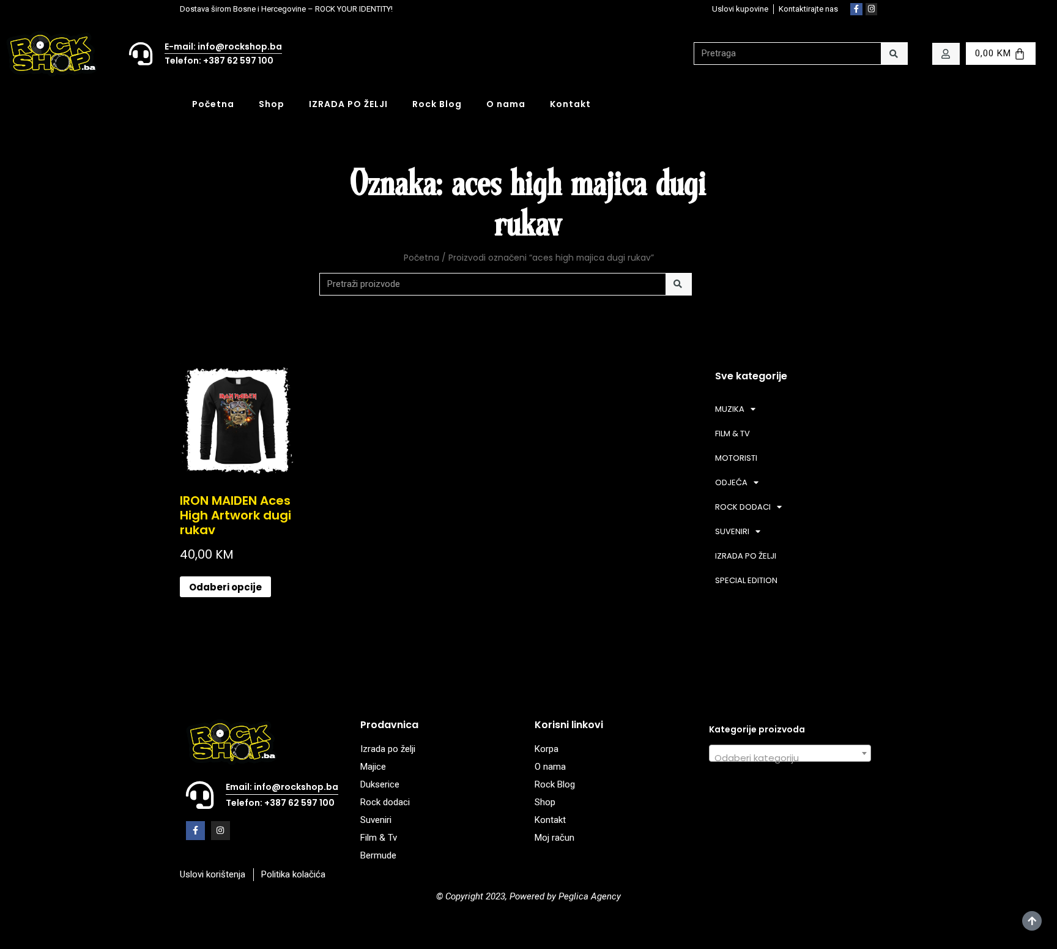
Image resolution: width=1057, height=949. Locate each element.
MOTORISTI (736, 458)
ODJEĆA (731, 482)
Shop (271, 104)
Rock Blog (437, 104)
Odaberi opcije (225, 587)
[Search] (894, 53)
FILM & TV (732, 433)
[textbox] (790, 758)
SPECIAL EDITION (746, 580)
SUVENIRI (732, 531)
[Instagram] (872, 9)
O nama (505, 104)
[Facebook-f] (856, 9)
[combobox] (790, 753)
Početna (213, 104)
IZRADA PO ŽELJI (348, 104)
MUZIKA (729, 409)
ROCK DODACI (743, 507)
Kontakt (570, 104)
